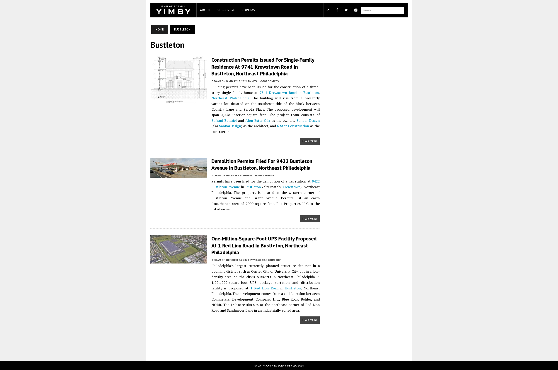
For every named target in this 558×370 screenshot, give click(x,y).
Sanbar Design (308, 120)
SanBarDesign (230, 125)
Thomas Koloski (264, 175)
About (205, 10)
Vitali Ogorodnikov (265, 81)
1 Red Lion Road (264, 288)
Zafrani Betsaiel (224, 120)
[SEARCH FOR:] (382, 10)
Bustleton (311, 92)
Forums (248, 10)
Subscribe (226, 10)
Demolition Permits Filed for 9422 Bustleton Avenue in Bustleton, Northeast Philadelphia (261, 164)
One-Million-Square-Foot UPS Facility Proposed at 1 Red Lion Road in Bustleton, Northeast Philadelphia (263, 245)
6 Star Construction (293, 125)
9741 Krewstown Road (278, 92)
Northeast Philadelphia (230, 98)
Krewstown (291, 186)
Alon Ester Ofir (257, 120)
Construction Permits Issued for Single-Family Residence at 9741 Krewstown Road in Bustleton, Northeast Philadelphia (262, 66)
